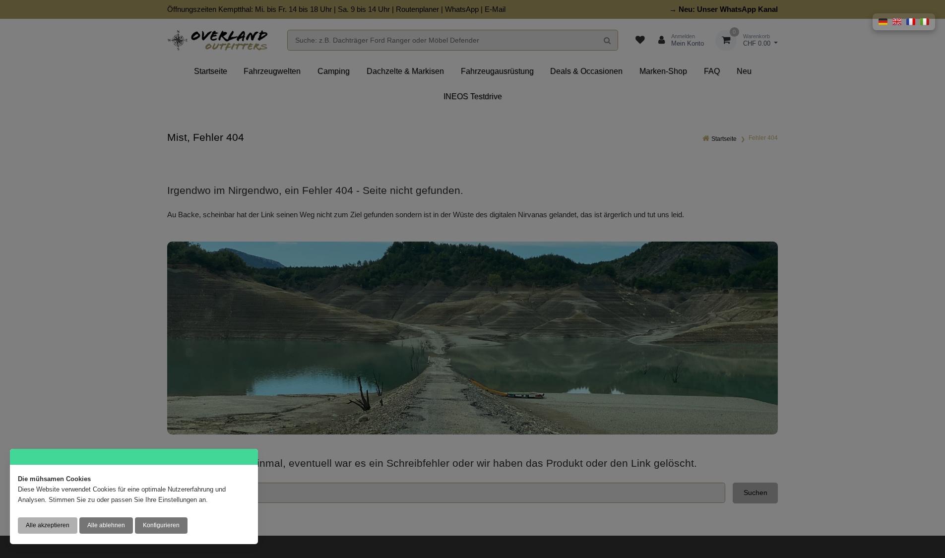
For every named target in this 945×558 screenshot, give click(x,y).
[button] (883, 21)
